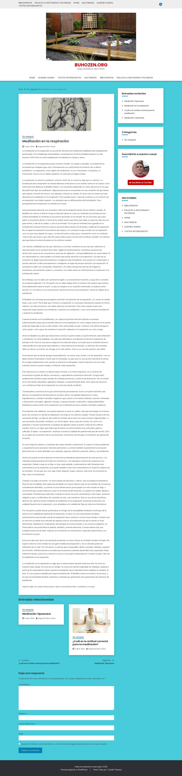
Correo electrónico (27, 723)
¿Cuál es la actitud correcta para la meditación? (90, 643)
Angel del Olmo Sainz (47, 146)
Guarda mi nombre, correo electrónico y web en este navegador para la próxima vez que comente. (64, 744)
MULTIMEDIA (88, 2)
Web (21, 734)
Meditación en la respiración (136, 105)
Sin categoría (28, 136)
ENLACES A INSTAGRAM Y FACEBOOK (53, 2)
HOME (76, 2)
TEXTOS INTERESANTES (30, 5)
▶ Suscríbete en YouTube (141, 182)
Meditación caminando (134, 117)
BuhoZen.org (91, 65)
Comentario (24, 684)
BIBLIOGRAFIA (25, 2)
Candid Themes (115, 769)
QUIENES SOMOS (105, 2)
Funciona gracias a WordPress (74, 769)
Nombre (23, 713)
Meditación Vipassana (36, 614)
